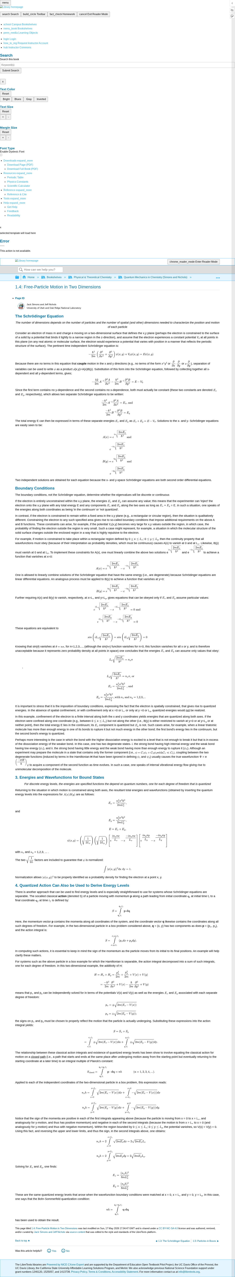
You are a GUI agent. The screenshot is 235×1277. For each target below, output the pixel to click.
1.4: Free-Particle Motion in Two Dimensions (54, 1228)
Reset (5, 93)
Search (21, 270)
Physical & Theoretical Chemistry (92, 277)
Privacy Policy (79, 1271)
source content (77, 1232)
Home (31, 277)
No (68, 1251)
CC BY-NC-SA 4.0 (168, 1228)
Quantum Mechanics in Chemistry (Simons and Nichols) (155, 277)
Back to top (21, 1240)
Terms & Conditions (99, 1271)
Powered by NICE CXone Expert (65, 1264)
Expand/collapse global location (218, 276)
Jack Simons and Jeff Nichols (49, 1232)
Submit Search (10, 70)
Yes (54, 1251)
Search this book (9, 59)
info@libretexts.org (189, 1271)
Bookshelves (54, 277)
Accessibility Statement (125, 1271)
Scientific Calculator (18, 186)
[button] (13, 211)
